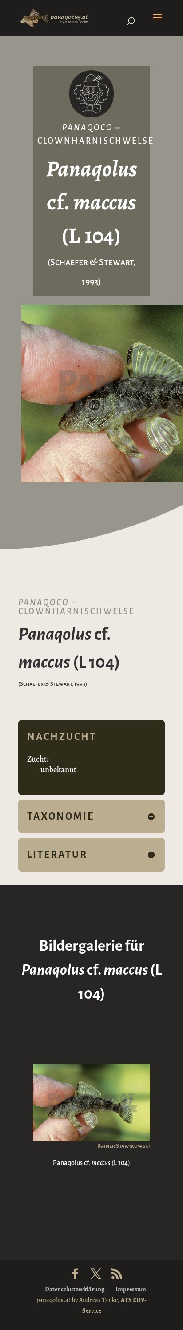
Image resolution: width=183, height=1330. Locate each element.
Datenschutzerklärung (74, 1289)
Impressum (130, 1289)
